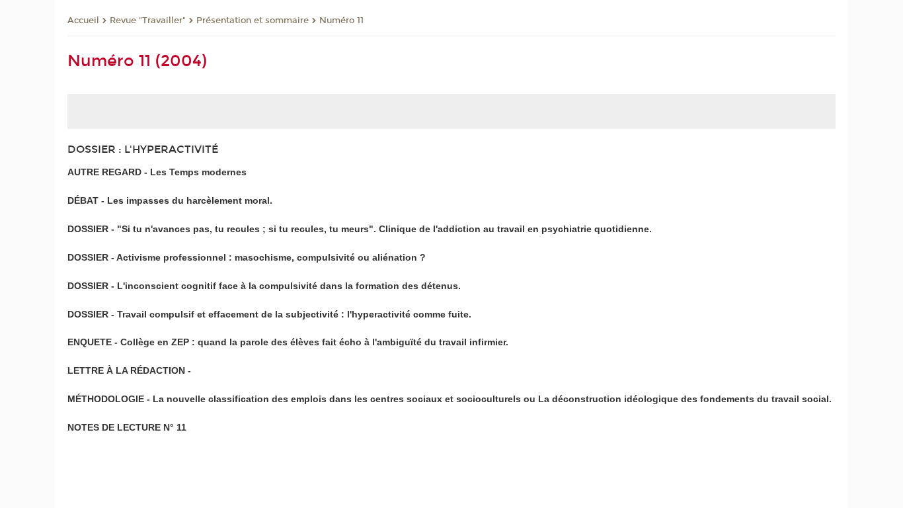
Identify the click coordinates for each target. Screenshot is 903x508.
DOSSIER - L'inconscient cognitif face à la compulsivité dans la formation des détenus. (264, 285)
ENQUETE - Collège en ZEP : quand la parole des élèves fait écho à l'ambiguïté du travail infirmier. (287, 342)
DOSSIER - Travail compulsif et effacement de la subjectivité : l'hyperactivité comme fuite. (269, 314)
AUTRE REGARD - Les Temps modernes (157, 172)
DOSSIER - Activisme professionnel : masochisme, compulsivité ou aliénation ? (246, 257)
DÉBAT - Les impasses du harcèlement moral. (169, 200)
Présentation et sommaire (252, 20)
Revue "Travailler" (148, 20)
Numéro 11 (341, 20)
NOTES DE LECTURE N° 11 (126, 427)
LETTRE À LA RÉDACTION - (129, 370)
